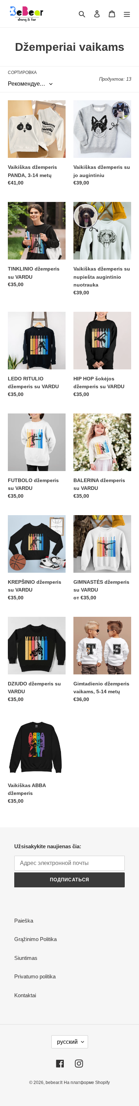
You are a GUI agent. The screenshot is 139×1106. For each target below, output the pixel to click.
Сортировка (22, 72)
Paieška (23, 921)
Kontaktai (25, 995)
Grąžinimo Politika (35, 939)
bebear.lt (54, 1082)
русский (67, 1042)
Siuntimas (25, 958)
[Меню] (126, 13)
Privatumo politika (35, 976)
